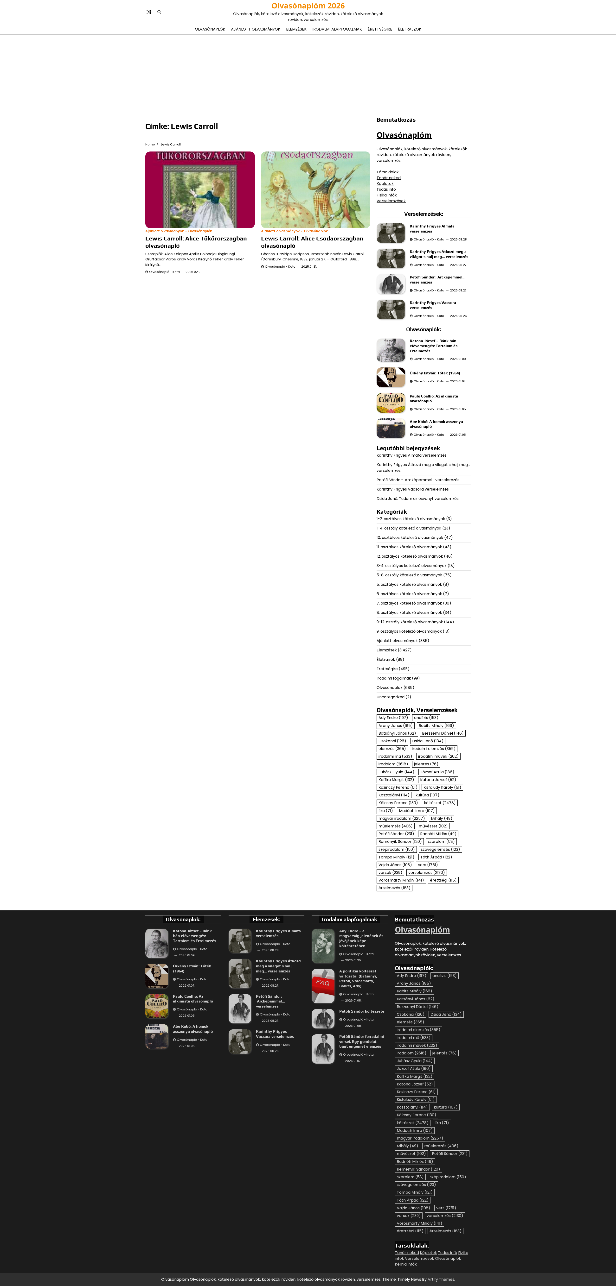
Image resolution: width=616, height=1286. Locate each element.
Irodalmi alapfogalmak (337, 29)
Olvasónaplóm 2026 (308, 5)
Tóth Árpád (436, 857)
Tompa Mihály (396, 857)
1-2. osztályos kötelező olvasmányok (411, 519)
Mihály (441, 818)
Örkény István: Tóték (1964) (435, 373)
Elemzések (296, 29)
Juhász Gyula (396, 772)
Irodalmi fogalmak (394, 678)
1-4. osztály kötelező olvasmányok (409, 528)
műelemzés (396, 826)
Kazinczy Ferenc (398, 787)
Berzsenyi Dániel (443, 733)
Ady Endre (393, 717)
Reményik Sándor (400, 841)
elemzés (392, 748)
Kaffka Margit (396, 779)
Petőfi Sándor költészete (361, 1011)
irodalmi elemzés (434, 748)
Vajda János (395, 865)
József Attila (437, 772)
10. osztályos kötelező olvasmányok (410, 537)
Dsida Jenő (427, 741)
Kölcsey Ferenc (398, 803)
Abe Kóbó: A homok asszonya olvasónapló (193, 1029)
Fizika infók (387, 195)
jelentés (426, 764)
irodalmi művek (438, 756)
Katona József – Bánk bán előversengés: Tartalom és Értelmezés (433, 346)
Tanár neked (389, 178)
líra (386, 810)
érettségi (443, 880)
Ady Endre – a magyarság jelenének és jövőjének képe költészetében (361, 938)
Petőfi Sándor (396, 834)
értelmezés (395, 888)
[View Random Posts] (149, 12)
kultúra (427, 795)
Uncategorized (390, 697)
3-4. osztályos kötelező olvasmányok (412, 565)
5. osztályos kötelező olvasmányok (409, 584)
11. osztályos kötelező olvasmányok (409, 547)
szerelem (441, 841)
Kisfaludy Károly (442, 787)
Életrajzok (409, 29)
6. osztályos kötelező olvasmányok (409, 594)
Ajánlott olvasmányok (255, 29)
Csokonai (392, 741)
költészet (440, 803)
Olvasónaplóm (404, 135)
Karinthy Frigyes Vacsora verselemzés (413, 489)
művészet (433, 826)
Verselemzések (391, 201)
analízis (426, 717)
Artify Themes (441, 1279)
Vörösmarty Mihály (401, 880)
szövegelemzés (440, 849)
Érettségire (380, 29)
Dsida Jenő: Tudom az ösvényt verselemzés (418, 498)
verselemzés (426, 872)
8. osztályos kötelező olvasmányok (409, 612)
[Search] (159, 12)
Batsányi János (397, 733)
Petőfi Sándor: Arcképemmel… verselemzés (418, 480)
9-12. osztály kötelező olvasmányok (410, 622)
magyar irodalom (402, 818)
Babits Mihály (436, 725)
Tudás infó (386, 189)
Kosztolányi (394, 795)
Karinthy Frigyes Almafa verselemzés (412, 455)
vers (428, 865)
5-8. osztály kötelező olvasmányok (409, 575)
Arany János (396, 725)
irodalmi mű (395, 756)
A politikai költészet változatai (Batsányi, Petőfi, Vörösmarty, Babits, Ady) (358, 978)
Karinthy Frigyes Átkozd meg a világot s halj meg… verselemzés (439, 254)
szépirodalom (397, 849)
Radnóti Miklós (438, 834)
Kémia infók (406, 1264)
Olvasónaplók (210, 29)
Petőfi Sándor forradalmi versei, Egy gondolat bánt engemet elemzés (361, 1041)
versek (390, 872)
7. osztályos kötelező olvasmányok (409, 603)
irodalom (393, 764)
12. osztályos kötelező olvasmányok (410, 556)
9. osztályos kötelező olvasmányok (409, 631)
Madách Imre (417, 810)
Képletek (385, 183)
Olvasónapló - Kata (164, 272)
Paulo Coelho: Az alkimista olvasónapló (193, 999)
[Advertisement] (308, 74)
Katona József (438, 779)
